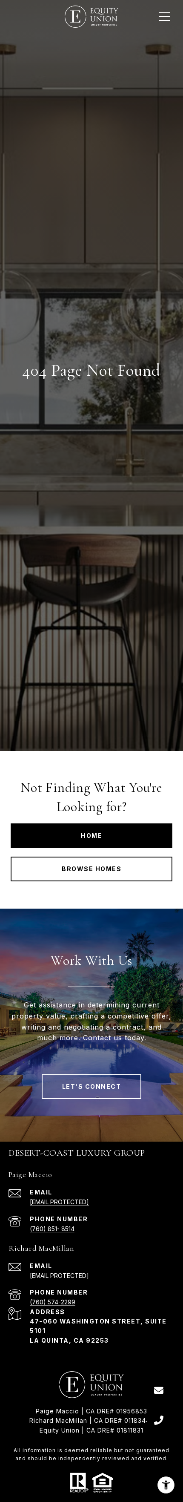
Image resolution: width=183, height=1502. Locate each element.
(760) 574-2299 (52, 1302)
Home (91, 835)
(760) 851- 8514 (52, 1228)
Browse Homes (91, 868)
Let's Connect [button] (91, 1086)
